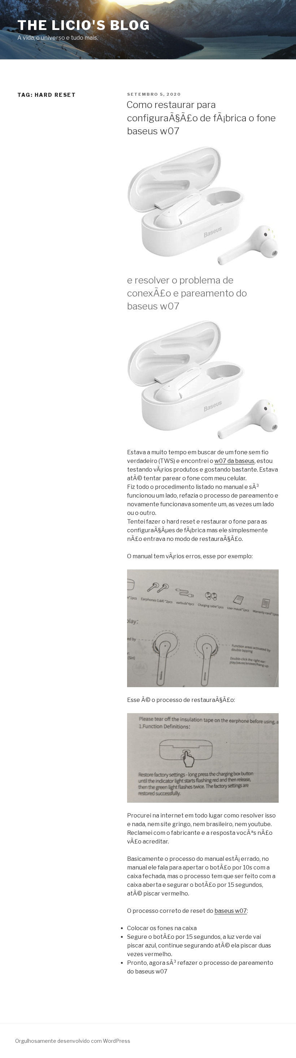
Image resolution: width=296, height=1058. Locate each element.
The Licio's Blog (84, 25)
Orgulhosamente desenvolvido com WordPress (72, 1041)
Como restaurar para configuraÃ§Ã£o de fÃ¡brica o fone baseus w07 (201, 117)
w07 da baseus (234, 461)
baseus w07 (230, 910)
